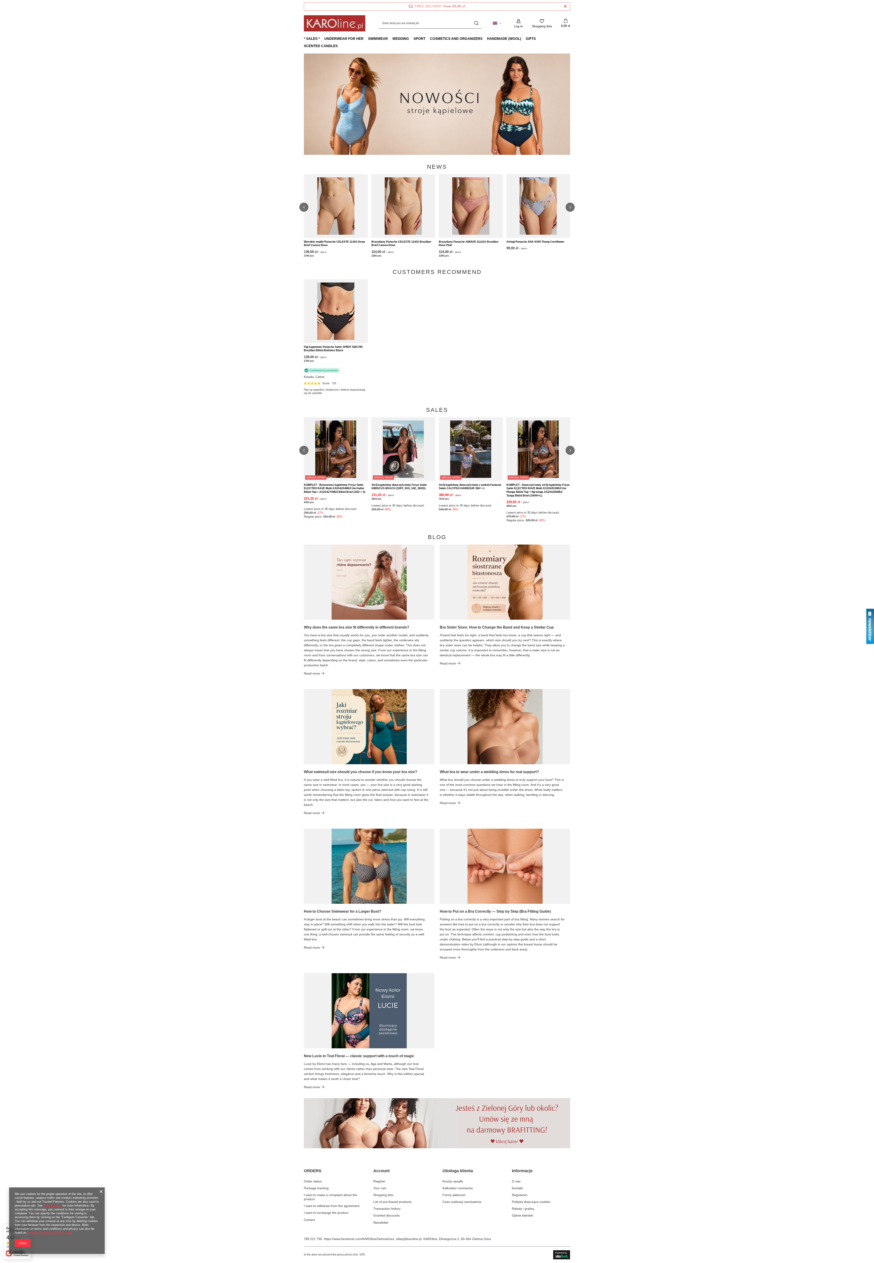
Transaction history (387, 1208)
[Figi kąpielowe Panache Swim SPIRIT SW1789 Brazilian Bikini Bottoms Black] (336, 311)
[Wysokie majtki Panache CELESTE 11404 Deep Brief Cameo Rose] (336, 206)
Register (379, 1181)
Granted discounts (386, 1215)
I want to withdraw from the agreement (331, 1206)
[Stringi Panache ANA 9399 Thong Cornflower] (538, 206)
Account (381, 1171)
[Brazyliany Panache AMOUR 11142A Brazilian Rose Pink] (471, 206)
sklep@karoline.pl (409, 1239)
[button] (570, 104)
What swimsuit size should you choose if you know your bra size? (360, 772)
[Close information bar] (565, 6)
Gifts (531, 39)
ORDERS (312, 1171)
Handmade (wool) (504, 39)
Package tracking (316, 1188)
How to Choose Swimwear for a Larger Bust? (342, 911)
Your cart (379, 1188)
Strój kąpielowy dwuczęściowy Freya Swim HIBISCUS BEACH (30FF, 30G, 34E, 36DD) (399, 486)
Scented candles (321, 46)
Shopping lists (383, 1195)
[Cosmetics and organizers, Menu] (485, 38)
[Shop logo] (334, 23)
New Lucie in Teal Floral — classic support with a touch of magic (359, 1056)
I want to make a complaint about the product (330, 1197)
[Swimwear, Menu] (390, 38)
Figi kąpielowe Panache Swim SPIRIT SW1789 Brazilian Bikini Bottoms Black (333, 348)
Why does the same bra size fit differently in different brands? (356, 627)
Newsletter (381, 1222)
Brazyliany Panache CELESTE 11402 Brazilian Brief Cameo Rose (401, 243)
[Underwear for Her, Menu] (366, 38)
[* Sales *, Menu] (322, 38)
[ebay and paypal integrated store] (561, 1254)
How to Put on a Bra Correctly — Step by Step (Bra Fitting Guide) (495, 911)
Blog (437, 537)
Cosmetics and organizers (456, 39)
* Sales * (312, 39)
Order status (313, 1181)
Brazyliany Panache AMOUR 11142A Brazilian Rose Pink (468, 243)
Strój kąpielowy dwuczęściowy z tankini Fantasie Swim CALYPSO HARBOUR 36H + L (470, 486)
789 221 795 (313, 1239)
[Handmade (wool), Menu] (523, 38)
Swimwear (378, 39)
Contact (309, 1220)
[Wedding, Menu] (411, 38)
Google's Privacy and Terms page (49, 1232)
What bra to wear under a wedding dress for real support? (489, 772)
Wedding (400, 39)
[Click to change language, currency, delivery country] (497, 23)
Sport (419, 39)
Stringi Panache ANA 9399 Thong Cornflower (535, 241)
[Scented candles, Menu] (340, 46)
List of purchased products (392, 1202)
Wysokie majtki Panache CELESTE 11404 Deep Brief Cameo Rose (334, 243)
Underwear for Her (343, 39)
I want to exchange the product (326, 1213)
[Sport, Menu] (428, 38)
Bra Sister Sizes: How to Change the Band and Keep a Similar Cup (497, 627)
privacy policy (52, 1205)
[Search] (476, 23)
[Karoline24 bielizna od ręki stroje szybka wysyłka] (437, 104)
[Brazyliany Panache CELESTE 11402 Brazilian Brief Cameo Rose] (403, 206)
